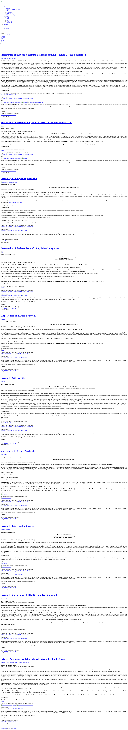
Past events (6, 16)
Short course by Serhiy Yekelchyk (18, 451)
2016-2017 (9, 23)
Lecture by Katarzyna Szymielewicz (19, 178)
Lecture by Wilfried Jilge (13, 378)
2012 (8, 19)
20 (12, 728)
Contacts (6, 24)
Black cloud (9, 10)
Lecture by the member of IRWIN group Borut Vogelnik (29, 595)
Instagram (3, 37)
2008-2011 (9, 17)
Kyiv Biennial (7, 8)
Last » (15, 728)
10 (5, 728)
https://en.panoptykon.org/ (15, 202)
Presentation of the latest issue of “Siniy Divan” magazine (30, 248)
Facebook (3, 36)
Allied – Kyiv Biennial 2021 (13, 9)
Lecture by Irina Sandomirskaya (17, 526)
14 (10, 728)
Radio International (5, 35)
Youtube (3, 40)
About (5, 6)
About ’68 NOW (11, 13)
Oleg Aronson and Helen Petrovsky (18, 315)
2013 (8, 20)
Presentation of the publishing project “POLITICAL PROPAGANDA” (36, 122)
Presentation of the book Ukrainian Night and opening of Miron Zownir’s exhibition (43, 54)
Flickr (2, 39)
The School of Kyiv (11, 14)
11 (6, 728)
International (9, 12)
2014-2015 (9, 21)
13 (9, 728)
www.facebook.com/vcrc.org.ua (8, 115)
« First (2, 728)
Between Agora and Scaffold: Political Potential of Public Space (33, 659)
